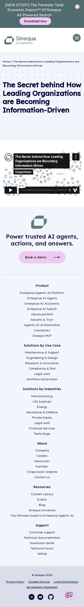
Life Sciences (42, 401)
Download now (35, 21)
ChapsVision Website (42, 472)
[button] (77, 38)
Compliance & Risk (42, 368)
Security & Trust (42, 319)
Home (6, 61)
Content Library (42, 494)
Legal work (42, 374)
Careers (42, 455)
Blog (42, 505)
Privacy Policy (15, 581)
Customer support (42, 532)
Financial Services (42, 428)
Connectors (42, 330)
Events (42, 499)
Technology (42, 433)
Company (42, 450)
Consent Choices (39, 581)
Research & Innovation (42, 363)
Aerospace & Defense (42, 412)
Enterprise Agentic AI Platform (42, 293)
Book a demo (35, 257)
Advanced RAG (42, 314)
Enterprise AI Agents (42, 298)
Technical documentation (42, 537)
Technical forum (42, 548)
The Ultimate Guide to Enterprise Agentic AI (42, 515)
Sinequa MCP (42, 335)
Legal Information (66, 581)
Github (42, 553)
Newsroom (42, 461)
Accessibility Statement (42, 587)
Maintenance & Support (42, 352)
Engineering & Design (42, 358)
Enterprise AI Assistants (42, 303)
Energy (42, 407)
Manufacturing (42, 396)
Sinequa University (42, 510)
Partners (42, 466)
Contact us (42, 477)
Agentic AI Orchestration (42, 325)
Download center (42, 543)
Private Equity (42, 417)
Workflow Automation (42, 379)
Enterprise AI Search (42, 309)
